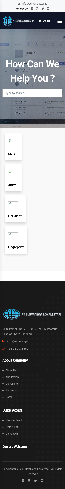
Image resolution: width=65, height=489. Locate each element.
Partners (11, 390)
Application (12, 377)
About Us (11, 370)
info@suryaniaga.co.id (34, 3)
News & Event (14, 420)
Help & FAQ (12, 427)
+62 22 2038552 (17, 348)
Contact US (12, 433)
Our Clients (12, 383)
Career (10, 397)
